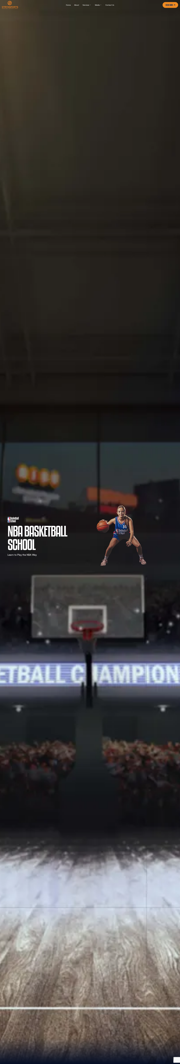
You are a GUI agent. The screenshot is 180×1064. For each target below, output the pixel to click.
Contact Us (109, 5)
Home (68, 5)
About (76, 5)
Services (86, 5)
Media (97, 5)
